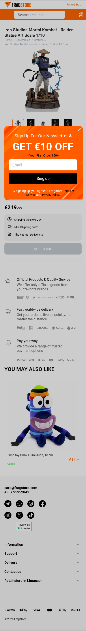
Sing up (43, 178)
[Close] (79, 130)
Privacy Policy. (51, 194)
